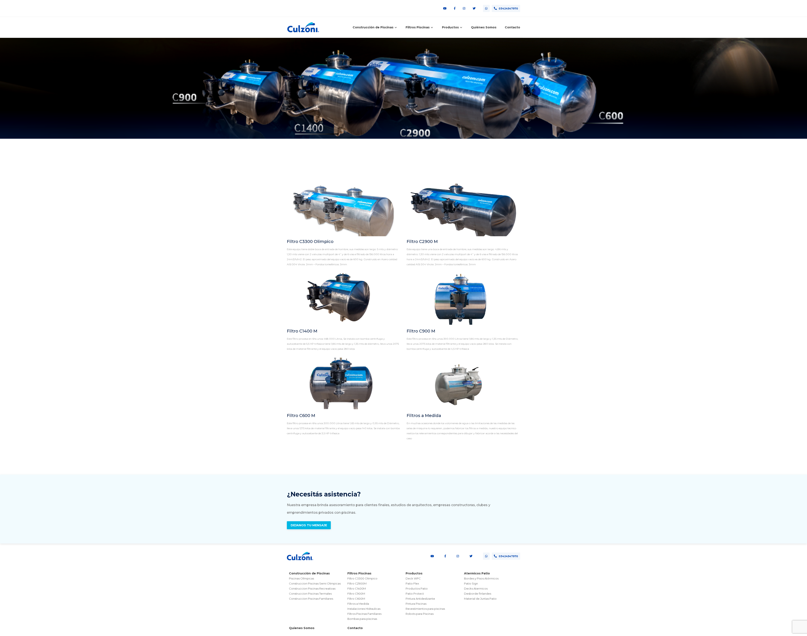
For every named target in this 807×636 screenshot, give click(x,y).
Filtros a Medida (424, 415)
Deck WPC (413, 578)
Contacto (512, 27)
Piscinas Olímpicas (301, 578)
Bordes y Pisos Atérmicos (481, 578)
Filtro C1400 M (302, 331)
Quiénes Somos (483, 27)
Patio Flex (412, 583)
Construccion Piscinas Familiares (311, 598)
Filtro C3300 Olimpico (310, 241)
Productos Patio (417, 588)
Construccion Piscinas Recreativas (312, 588)
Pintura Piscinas (416, 603)
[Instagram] (464, 8)
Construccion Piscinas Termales (310, 593)
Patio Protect (415, 593)
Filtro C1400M (356, 588)
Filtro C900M (356, 593)
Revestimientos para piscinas (425, 608)
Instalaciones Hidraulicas (363, 608)
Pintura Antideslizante (420, 598)
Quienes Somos (301, 628)
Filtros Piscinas (359, 573)
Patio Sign (471, 583)
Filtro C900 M (421, 331)
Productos (414, 573)
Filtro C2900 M (422, 241)
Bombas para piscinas (362, 618)
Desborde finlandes (477, 593)
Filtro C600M (356, 598)
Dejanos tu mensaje (309, 525)
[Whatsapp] (486, 8)
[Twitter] (474, 8)
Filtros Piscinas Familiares (364, 613)
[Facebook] (454, 8)
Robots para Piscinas (420, 613)
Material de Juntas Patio (480, 598)
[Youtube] (445, 8)
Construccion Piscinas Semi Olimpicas (315, 583)
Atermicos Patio (477, 573)
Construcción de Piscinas (309, 573)
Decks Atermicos (476, 588)
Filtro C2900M (357, 583)
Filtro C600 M (301, 415)
